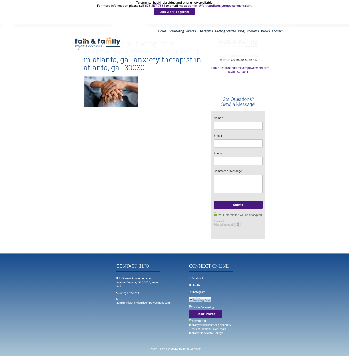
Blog (241, 31)
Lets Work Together (175, 11)
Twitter (197, 285)
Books (265, 31)
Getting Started (225, 31)
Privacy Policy (156, 348)
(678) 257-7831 (238, 72)
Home (162, 31)
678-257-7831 (155, 5)
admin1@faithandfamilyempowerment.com (219, 5)
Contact (277, 31)
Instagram (198, 292)
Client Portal (205, 314)
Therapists (205, 31)
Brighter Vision (192, 348)
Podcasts (253, 31)
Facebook (198, 278)
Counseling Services (182, 31)
